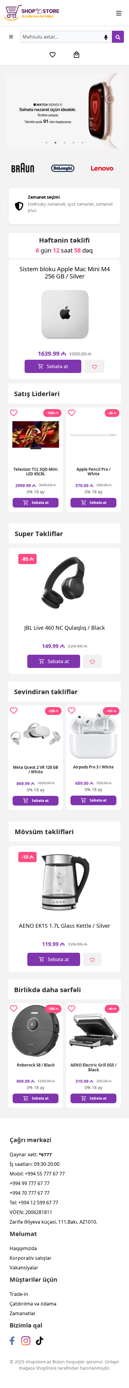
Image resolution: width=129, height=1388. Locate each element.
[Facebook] (12, 1340)
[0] (52, 55)
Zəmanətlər (23, 1313)
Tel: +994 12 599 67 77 (34, 1202)
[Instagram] (25, 1340)
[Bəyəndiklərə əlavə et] (94, 366)
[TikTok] (39, 1340)
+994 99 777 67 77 (30, 1183)
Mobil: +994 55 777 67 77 (37, 1173)
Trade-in (19, 1294)
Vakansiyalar (24, 1267)
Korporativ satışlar (31, 1258)
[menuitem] (52, 55)
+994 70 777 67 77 (30, 1193)
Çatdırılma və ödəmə (33, 1303)
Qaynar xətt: (31, 1154)
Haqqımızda (23, 1248)
